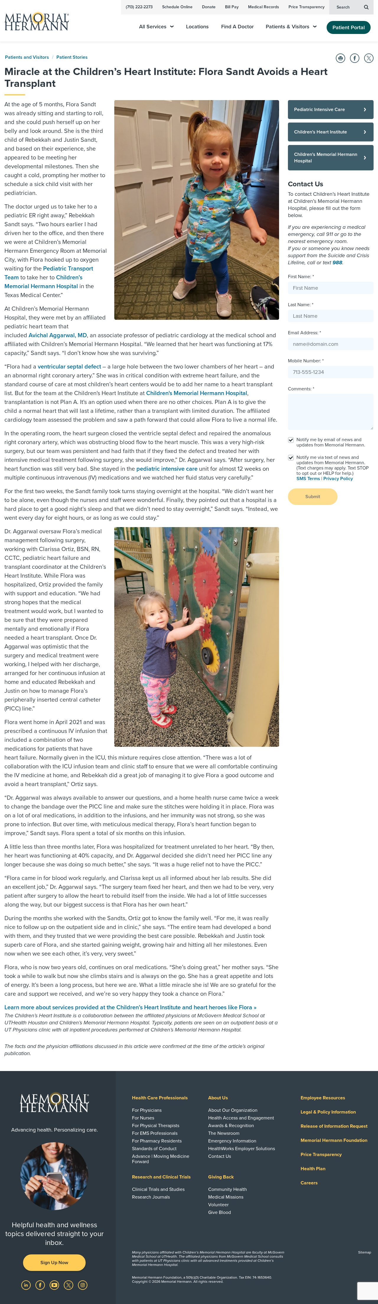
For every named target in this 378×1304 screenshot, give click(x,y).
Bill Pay (232, 6)
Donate (209, 6)
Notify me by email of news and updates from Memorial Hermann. (330, 442)
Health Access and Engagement (241, 1118)
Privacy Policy (338, 479)
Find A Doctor (237, 27)
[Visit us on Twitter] (69, 1285)
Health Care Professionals (160, 1098)
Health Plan (313, 1169)
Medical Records (263, 6)
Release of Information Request (334, 1126)
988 (337, 262)
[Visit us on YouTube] (55, 1285)
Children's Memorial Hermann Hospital (196, 393)
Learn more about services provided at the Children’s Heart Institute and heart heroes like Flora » (130, 1007)
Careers (309, 1183)
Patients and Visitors (27, 57)
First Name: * (301, 276)
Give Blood (219, 1212)
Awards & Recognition (231, 1125)
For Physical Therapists (155, 1125)
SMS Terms (308, 479)
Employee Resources (323, 1098)
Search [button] (343, 7)
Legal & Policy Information (328, 1112)
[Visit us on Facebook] (40, 1285)
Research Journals (151, 1197)
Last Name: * (300, 304)
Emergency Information (232, 1141)
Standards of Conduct (154, 1148)
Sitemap (364, 1252)
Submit (312, 497)
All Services (153, 27)
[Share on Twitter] (369, 58)
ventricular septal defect (69, 366)
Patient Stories (72, 57)
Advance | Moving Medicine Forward (160, 1159)
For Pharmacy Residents (157, 1141)
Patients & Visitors (287, 27)
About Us (218, 1098)
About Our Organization (233, 1110)
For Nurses (143, 1118)
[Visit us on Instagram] (82, 1285)
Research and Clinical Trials (161, 1177)
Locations (197, 27)
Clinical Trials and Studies (158, 1189)
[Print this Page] (340, 58)
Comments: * (301, 389)
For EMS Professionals (154, 1133)
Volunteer (218, 1204)
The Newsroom (223, 1133)
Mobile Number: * (306, 361)
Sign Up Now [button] (54, 1263)
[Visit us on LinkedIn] (26, 1285)
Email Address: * (304, 332)
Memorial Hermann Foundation (334, 1140)
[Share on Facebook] (354, 58)
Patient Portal (349, 27)
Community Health (227, 1189)
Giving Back (221, 1177)
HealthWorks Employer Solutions (241, 1148)
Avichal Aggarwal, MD (58, 335)
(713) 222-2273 (139, 6)
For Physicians (147, 1110)
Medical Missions (225, 1197)
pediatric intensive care (167, 468)
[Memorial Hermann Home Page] (33, 20)
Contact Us (219, 1156)
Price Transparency (307, 6)
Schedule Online (177, 6)
